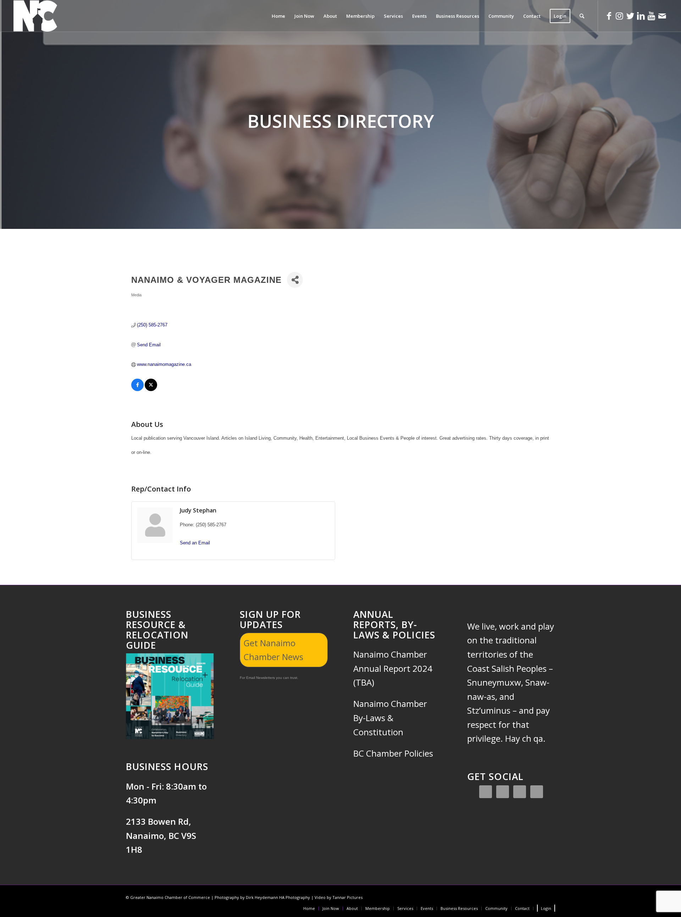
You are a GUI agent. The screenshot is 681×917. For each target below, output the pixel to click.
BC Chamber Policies (393, 753)
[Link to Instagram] (619, 15)
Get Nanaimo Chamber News (273, 650)
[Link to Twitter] (630, 15)
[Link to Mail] (662, 15)
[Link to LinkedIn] (641, 15)
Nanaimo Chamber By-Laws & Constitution (390, 717)
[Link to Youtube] (651, 15)
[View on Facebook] (137, 389)
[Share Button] (295, 280)
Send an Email (195, 542)
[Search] (582, 16)
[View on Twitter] (151, 389)
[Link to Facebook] (609, 15)
